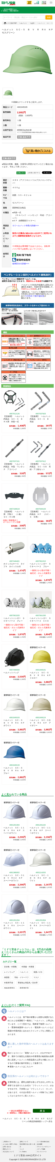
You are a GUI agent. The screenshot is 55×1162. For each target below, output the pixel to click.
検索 (49, 17)
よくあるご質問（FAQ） (10, 1144)
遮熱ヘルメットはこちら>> (21, 1066)
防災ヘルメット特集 (35, 1092)
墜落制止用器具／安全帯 (28, 983)
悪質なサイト (7, 1149)
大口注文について (8, 1151)
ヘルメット (23, 23)
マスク (36, 977)
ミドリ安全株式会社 (43, 1141)
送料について (24, 1141)
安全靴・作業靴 (10, 967)
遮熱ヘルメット (31, 1053)
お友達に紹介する (34, 173)
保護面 (6, 977)
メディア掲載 (41, 1149)
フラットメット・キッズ (41, 1089)
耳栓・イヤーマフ (21, 977)
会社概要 (39, 1144)
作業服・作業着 (27, 967)
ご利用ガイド (7, 1141)
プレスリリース (42, 1151)
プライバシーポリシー (44, 1146)
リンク (22, 1149)
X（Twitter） (24, 1151)
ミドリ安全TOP (11, 23)
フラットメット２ (40, 1085)
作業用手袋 (8, 983)
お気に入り (21, 173)
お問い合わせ (7, 1146)
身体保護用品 (9, 988)
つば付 (32, 23)
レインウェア (9, 972)
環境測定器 (24, 988)
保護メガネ (38, 972)
